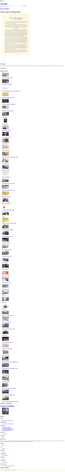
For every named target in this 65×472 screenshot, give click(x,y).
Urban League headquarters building (7, 229)
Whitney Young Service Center (6, 130)
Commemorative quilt (5, 289)
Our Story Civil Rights (7, 406)
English (3, 437)
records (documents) (5, 455)
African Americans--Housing (6, 427)
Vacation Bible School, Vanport (7, 256)
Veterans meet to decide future (6, 322)
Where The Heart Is (5, 143)
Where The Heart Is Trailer (6, 137)
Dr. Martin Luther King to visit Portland (8, 97)
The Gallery (4, 3)
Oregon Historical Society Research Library (8, 423)
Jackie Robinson (4, 117)
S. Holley (3, 216)
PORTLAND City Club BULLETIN (7, 110)
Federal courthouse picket (6, 381)
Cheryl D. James (4, 335)
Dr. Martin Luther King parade (7, 249)
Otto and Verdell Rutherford (6, 203)
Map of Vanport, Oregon (6, 355)
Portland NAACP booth (5, 170)
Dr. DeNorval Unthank (5, 375)
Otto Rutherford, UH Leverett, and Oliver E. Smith (10, 368)
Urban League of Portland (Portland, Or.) (8, 420)
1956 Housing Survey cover (6, 150)
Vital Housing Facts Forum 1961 (7, 84)
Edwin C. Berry (4, 302)
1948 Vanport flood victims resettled (7, 236)
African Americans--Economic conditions (8, 428)
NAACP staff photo (5, 262)
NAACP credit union (5, 163)
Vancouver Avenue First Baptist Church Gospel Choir (10, 401)
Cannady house (4, 295)
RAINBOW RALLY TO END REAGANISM (9, 223)
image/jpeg (3, 458)
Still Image (3, 448)
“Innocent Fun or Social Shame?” (7, 348)
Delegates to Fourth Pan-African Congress (8, 328)
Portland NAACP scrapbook (6, 196)
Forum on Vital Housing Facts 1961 (7, 77)
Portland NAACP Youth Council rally (7, 315)
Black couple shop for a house (6, 282)
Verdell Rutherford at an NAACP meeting (8, 183)
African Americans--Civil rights (6, 430)
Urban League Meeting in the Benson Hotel (8, 104)
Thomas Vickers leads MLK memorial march (9, 388)
